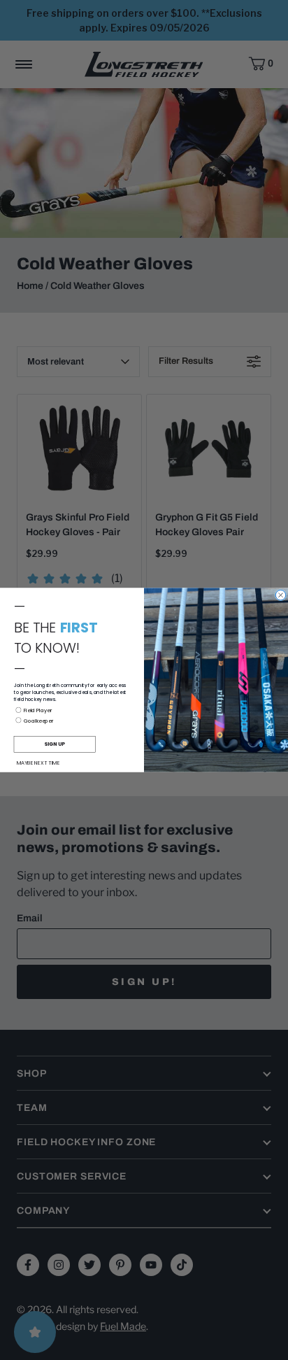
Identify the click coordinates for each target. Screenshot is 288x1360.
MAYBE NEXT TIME (38, 762)
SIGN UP (54, 743)
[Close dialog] (280, 595)
